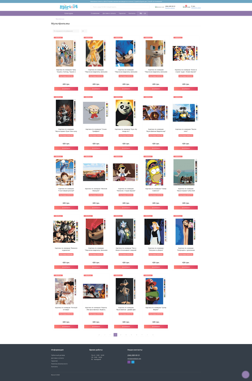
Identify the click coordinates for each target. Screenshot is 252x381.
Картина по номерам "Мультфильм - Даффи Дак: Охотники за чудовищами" (126, 310)
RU (141, 13)
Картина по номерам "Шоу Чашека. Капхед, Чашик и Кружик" (66, 72)
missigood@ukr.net (134, 359)
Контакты (132, 13)
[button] (170, 6)
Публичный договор (58, 355)
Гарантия (122, 13)
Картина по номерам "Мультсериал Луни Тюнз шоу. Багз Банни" (66, 131)
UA (145, 13)
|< (99, 335)
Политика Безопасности (59, 364)
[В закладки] (77, 38)
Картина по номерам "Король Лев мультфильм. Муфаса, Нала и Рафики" (96, 310)
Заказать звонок (170, 8)
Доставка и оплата (109, 13)
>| (153, 335)
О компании (95, 13)
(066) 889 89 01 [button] (134, 355)
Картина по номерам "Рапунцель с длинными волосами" (186, 250)
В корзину (66, 89)
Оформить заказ (196, 8)
